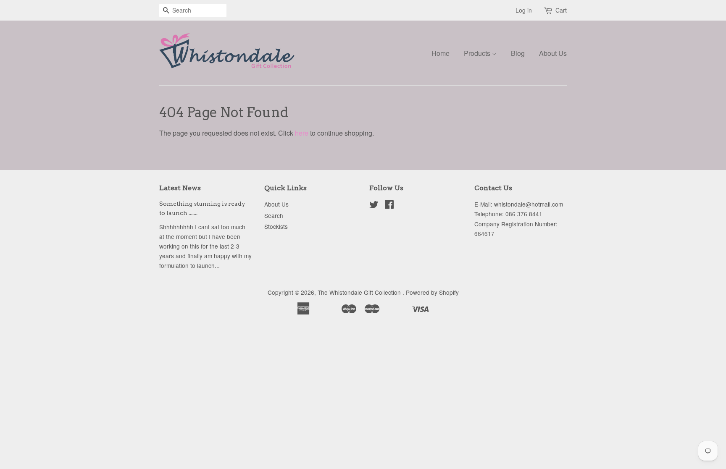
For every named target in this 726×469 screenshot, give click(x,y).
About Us (553, 53)
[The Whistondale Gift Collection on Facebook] (389, 206)
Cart (561, 10)
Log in (524, 10)
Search (273, 215)
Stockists (276, 226)
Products (478, 53)
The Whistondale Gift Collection (360, 292)
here (301, 133)
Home (440, 53)
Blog (518, 53)
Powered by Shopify (432, 292)
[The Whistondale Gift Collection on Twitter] (374, 206)
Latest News (180, 188)
